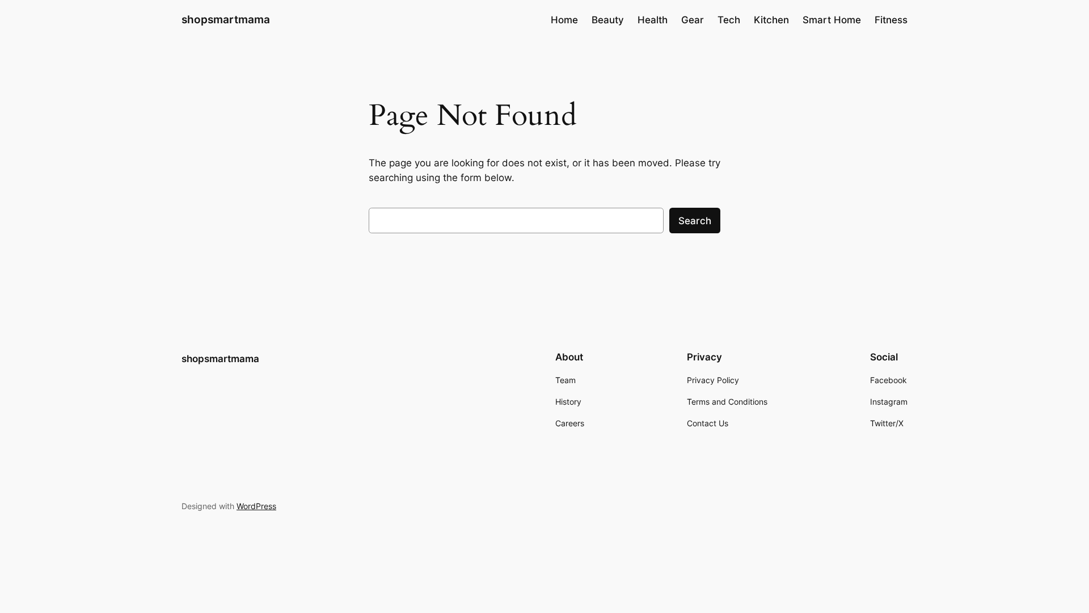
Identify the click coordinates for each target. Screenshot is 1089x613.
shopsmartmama (226, 19)
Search (694, 220)
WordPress (256, 506)
